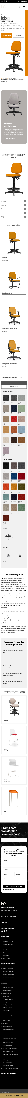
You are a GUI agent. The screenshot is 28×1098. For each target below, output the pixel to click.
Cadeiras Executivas (7, 1045)
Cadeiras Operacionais (8, 1042)
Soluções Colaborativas (8, 1029)
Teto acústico (6, 1023)
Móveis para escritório (8, 963)
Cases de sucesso (7, 949)
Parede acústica (6, 1020)
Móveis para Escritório (8, 941)
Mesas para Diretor (7, 990)
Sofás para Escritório (7, 1062)
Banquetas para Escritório (8, 1051)
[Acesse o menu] (24, 6)
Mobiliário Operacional (8, 987)
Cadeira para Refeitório (8, 1057)
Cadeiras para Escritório (8, 971)
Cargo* (5, 874)
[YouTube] (6, 1)
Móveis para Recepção (8, 999)
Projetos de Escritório (8, 944)
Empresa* (18, 874)
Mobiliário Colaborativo (8, 1007)
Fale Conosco (6, 955)
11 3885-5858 (23, 1)
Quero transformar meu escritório (14, 886)
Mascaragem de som (7, 1032)
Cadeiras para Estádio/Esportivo (10, 1068)
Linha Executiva (6, 1010)
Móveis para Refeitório (8, 1004)
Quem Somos (6, 947)
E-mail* (6, 865)
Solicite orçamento (7, 35)
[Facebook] (2, 1)
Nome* (5, 860)
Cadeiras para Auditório (8, 1065)
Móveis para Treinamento (8, 1002)
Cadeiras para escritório (8, 1038)
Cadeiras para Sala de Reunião (10, 1048)
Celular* (6, 869)
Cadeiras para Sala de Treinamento (10, 1054)
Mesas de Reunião (7, 993)
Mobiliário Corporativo (8, 968)
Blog (4, 952)
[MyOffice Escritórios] (3, 6)
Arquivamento (6, 996)
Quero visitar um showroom (14, 840)
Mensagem (6, 878)
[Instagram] (4, 1)
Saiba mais (18, 35)
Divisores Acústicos (7, 1026)
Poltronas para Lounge (8, 1059)
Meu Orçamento (6, 958)
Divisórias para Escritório (8, 974)
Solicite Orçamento (9, 138)
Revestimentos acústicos (8, 977)
